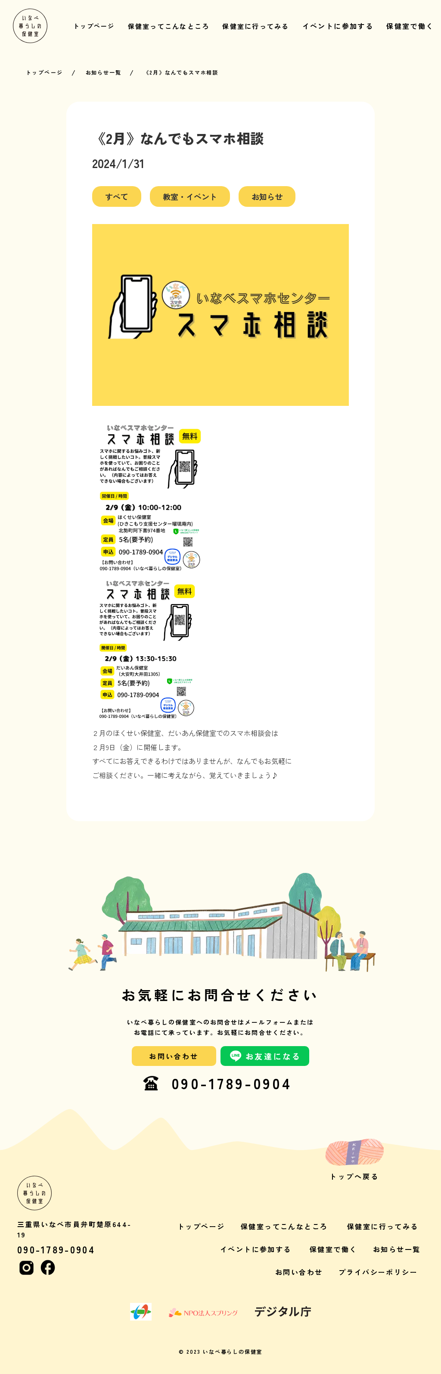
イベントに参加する (256, 1249)
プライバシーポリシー (378, 1272)
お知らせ (267, 196)
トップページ (44, 72)
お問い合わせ (299, 1272)
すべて (116, 196)
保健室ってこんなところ (284, 1226)
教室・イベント (190, 196)
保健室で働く (333, 1249)
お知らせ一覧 (103, 72)
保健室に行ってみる (383, 1226)
